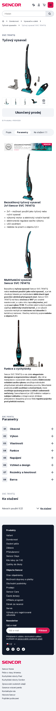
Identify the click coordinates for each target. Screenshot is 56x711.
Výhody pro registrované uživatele (18, 613)
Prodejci (10, 587)
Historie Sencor (8, 695)
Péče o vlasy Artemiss (11, 672)
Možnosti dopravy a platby (19, 579)
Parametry (22, 132)
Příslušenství (12, 552)
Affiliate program (14, 600)
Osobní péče (12, 543)
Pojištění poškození (10, 698)
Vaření (9, 535)
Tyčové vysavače (9, 25)
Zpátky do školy (14, 564)
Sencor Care (12, 591)
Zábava (10, 547)
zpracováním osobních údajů (30, 639)
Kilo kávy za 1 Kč (14, 560)
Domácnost (14, 21)
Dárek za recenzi (14, 604)
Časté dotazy (13, 596)
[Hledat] (49, 13)
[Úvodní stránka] (3, 21)
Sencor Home (8, 669)
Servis (9, 608)
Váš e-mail (11, 625)
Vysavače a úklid (31, 21)
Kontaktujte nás (9, 691)
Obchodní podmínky (16, 583)
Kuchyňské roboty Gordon (13, 680)
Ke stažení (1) (40, 132)
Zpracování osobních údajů (14, 684)
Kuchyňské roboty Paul (12, 676)
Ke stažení (45, 508)
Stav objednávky (14, 575)
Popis (8, 132)
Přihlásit (43, 630)
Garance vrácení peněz (12, 687)
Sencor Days (12, 556)
